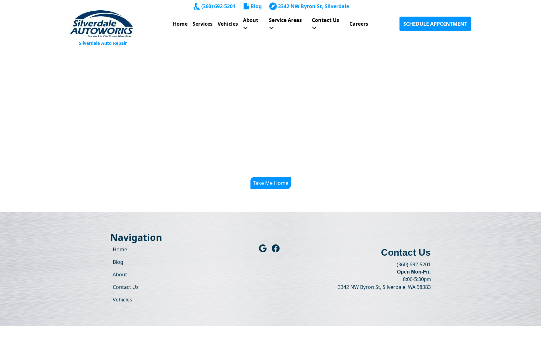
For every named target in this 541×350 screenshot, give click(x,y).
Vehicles (228, 23)
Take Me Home (270, 183)
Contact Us (325, 20)
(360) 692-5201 (218, 6)
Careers (358, 23)
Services (203, 23)
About (250, 20)
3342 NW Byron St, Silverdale (313, 6)
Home (180, 23)
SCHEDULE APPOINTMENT (435, 23)
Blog (256, 6)
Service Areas (285, 20)
